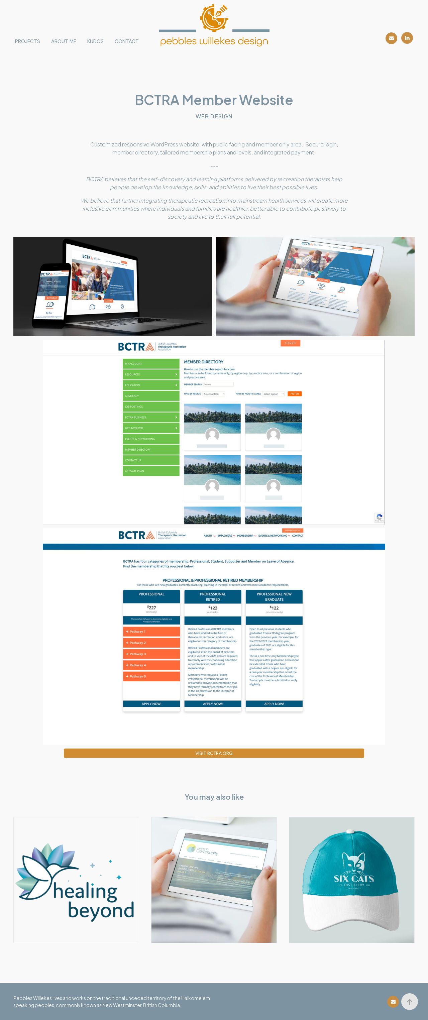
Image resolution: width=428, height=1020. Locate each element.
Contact (127, 41)
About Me (63, 41)
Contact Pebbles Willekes (391, 38)
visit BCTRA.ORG (214, 753)
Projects (27, 41)
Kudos (95, 41)
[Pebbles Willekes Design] (214, 25)
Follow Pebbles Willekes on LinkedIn (407, 38)
